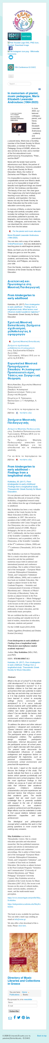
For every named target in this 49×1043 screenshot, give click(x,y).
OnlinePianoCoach (15, 243)
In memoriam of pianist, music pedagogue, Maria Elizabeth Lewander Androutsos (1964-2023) (23, 97)
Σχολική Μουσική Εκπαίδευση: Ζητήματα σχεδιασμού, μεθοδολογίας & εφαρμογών (24, 328)
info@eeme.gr (20, 919)
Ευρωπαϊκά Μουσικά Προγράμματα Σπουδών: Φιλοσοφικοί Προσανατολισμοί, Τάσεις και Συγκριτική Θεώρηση (24, 370)
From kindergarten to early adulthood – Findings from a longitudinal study (21, 470)
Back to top (41, 1035)
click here (22, 926)
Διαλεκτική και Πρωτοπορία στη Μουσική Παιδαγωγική (24, 284)
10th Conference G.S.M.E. (25, 67)
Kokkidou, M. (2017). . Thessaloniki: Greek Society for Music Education (24, 486)
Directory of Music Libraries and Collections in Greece (24, 981)
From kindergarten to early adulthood (21, 296)
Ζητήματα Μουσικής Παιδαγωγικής (22, 421)
